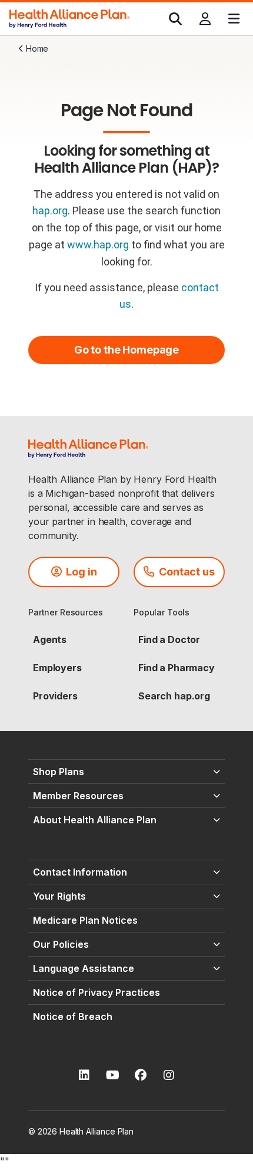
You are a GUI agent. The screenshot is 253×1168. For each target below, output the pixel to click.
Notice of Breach (72, 1016)
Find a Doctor (169, 639)
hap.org (50, 210)
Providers (55, 696)
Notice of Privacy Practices (96, 992)
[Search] (175, 18)
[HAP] (69, 17)
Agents (49, 639)
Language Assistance (83, 968)
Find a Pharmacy (176, 668)
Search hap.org (174, 696)
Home (37, 48)
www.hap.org (98, 244)
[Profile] (205, 18)
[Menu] (234, 18)
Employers (57, 668)
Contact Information (80, 872)
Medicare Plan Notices (85, 920)
